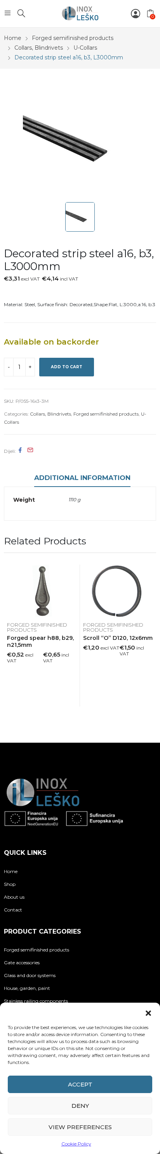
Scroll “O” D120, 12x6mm (118, 637)
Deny (80, 1105)
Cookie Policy (76, 1144)
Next (150, 639)
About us (14, 897)
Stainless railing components (36, 1001)
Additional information (82, 478)
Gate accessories (22, 962)
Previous (9, 639)
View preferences (80, 1127)
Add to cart (66, 366)
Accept (80, 1084)
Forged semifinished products (106, 414)
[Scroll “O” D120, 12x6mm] (118, 591)
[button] (148, 1012)
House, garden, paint (27, 988)
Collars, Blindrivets (50, 414)
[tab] (82, 479)
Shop (10, 884)
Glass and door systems (30, 975)
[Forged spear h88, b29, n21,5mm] (42, 591)
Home (10, 871)
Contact (13, 910)
